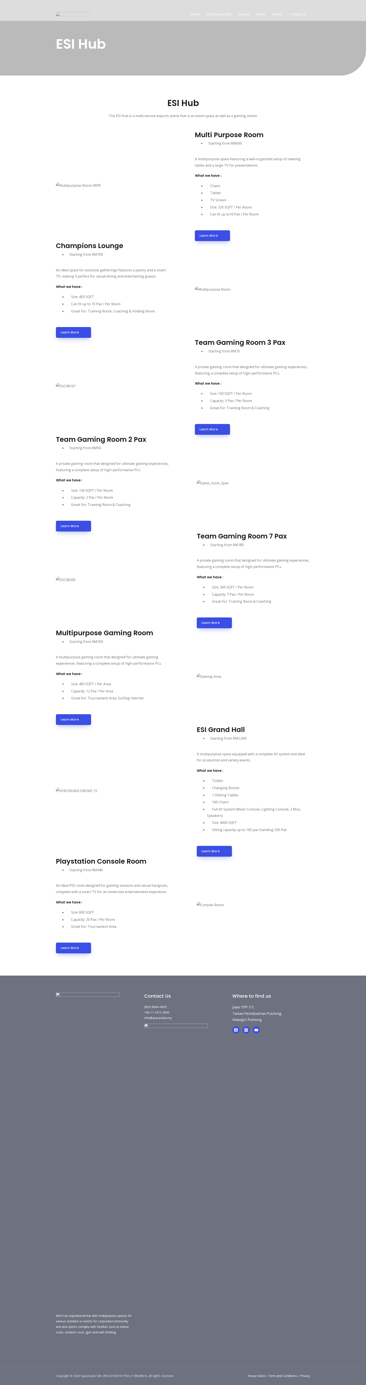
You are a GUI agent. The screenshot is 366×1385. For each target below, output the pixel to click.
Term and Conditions (282, 1376)
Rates (260, 14)
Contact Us (298, 14)
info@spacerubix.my (158, 1018)
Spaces (244, 14)
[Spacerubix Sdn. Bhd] (73, 14)
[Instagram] (246, 1030)
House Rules (256, 1376)
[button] (212, 235)
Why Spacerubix (219, 14)
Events (277, 14)
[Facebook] (236, 1030)
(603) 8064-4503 (155, 1007)
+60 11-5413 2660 (156, 1012)
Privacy (305, 1376)
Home (195, 14)
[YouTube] (256, 1030)
